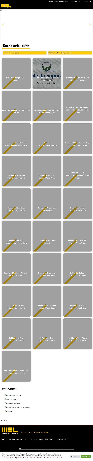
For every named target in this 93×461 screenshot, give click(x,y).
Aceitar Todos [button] (86, 456)
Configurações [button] (75, 456)
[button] (91, 5)
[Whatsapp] (22, 428)
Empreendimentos (16, 45)
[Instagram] (23, 428)
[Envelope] (25, 428)
